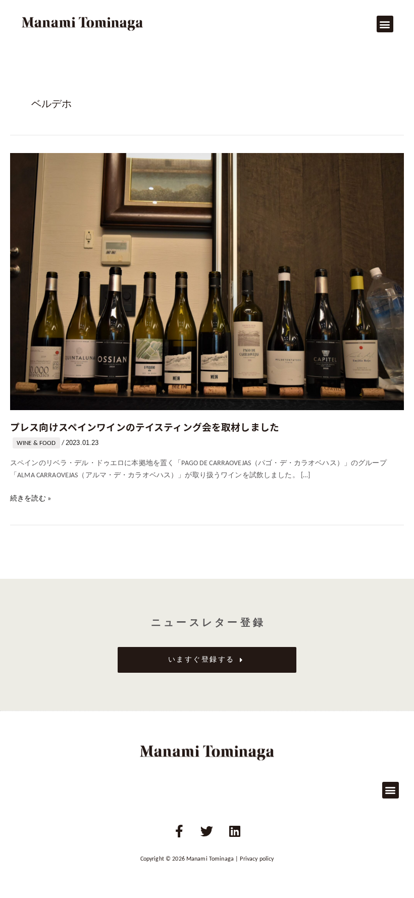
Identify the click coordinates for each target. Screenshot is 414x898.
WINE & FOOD (36, 443)
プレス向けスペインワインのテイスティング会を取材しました (144, 426)
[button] (385, 24)
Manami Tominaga (210, 859)
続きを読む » (30, 498)
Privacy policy (257, 859)
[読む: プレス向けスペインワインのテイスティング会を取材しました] (207, 281)
